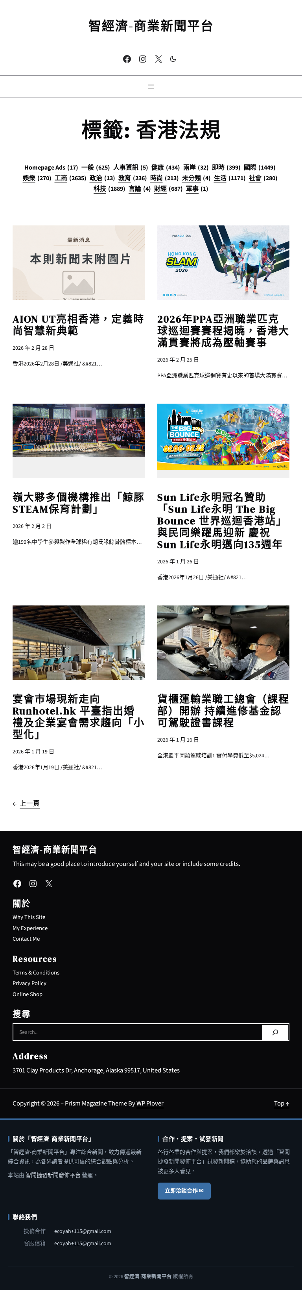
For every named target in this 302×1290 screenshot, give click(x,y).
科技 (109, 189)
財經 (168, 189)
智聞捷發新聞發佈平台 (53, 1175)
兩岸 (196, 167)
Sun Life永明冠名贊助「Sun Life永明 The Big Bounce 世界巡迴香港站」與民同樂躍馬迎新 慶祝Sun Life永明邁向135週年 (222, 520)
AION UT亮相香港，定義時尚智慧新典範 (78, 325)
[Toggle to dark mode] (173, 59)
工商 (71, 178)
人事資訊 (130, 167)
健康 (165, 167)
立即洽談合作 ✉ (184, 1191)
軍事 (197, 189)
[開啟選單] (151, 86)
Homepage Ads (51, 167)
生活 (230, 178)
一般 (95, 167)
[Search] (275, 1032)
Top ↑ (281, 1103)
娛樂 (37, 178)
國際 (260, 167)
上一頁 (26, 803)
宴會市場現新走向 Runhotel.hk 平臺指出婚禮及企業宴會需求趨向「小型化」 (79, 716)
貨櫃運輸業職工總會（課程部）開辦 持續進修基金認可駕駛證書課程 (223, 711)
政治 (102, 178)
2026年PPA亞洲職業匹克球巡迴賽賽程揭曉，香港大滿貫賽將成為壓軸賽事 (223, 331)
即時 (226, 167)
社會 (263, 178)
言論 (140, 189)
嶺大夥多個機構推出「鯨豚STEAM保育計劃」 (79, 503)
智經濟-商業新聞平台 (151, 26)
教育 (132, 178)
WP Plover (150, 1103)
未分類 (196, 178)
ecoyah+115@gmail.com (82, 1231)
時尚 (164, 178)
